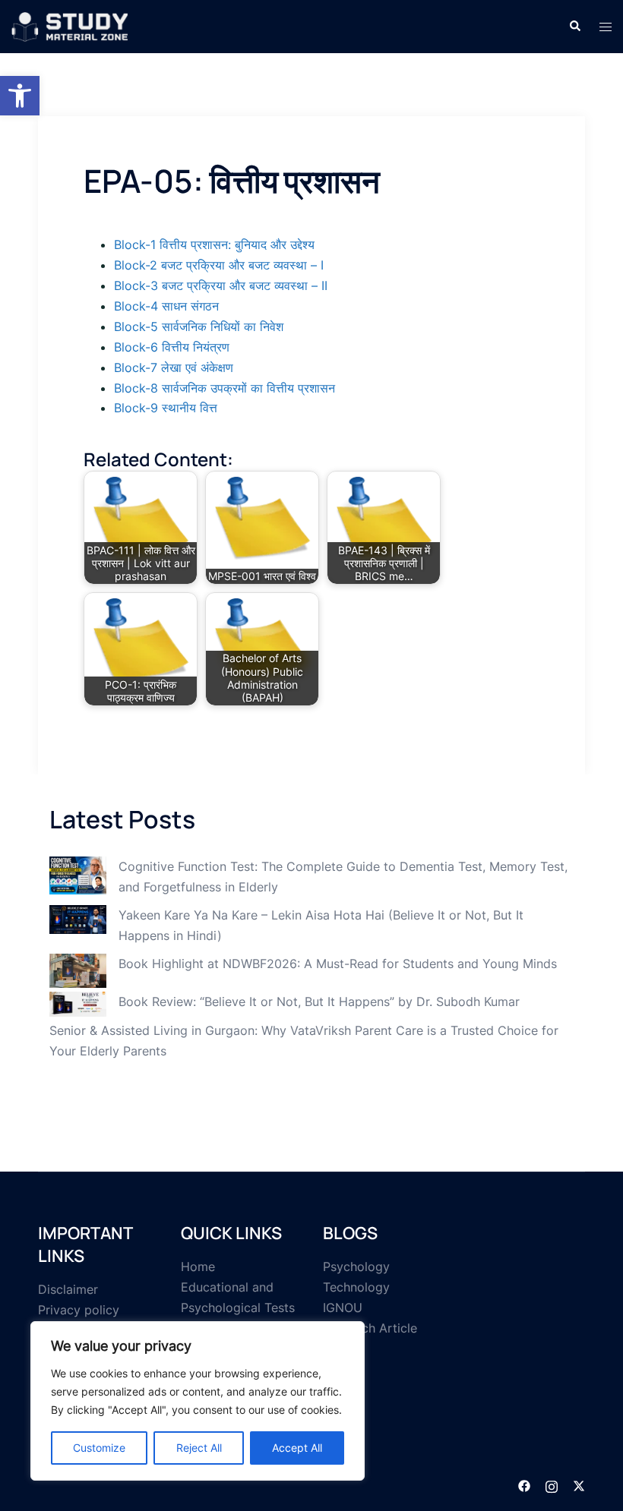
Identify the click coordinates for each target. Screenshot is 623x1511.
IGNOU (342, 1307)
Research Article (370, 1328)
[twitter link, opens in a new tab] (579, 1485)
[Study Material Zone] (69, 25)
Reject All (199, 1447)
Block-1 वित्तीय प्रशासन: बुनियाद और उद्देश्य (214, 244)
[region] (197, 1401)
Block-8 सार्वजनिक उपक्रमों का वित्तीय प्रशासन (224, 388)
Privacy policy (78, 1309)
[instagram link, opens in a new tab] (552, 1485)
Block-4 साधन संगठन (166, 306)
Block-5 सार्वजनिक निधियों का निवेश (198, 326)
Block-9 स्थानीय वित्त (165, 407)
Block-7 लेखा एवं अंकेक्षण (173, 367)
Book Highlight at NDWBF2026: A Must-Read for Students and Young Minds (338, 963)
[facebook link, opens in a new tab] (524, 1485)
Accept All (297, 1447)
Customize (99, 1447)
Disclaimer (68, 1289)
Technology (356, 1287)
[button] (20, 95)
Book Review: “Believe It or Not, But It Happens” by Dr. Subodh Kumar (319, 1001)
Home (198, 1266)
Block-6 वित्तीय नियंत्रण (171, 347)
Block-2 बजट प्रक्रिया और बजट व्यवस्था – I (219, 265)
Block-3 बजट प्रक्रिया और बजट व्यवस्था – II (220, 285)
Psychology (356, 1266)
